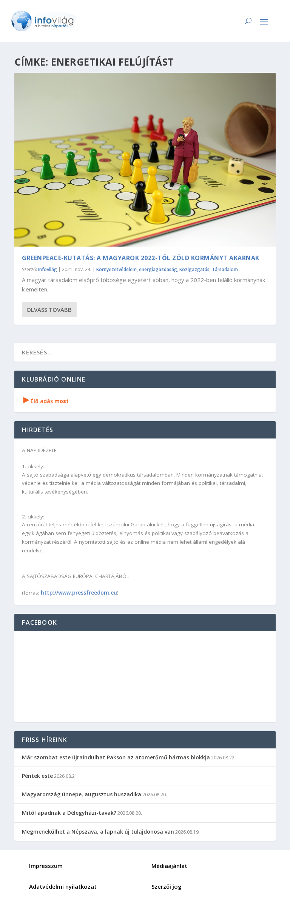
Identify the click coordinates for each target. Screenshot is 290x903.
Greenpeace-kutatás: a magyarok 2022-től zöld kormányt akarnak (140, 258)
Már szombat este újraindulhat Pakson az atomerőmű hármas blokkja (116, 757)
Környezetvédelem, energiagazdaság (136, 269)
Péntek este (37, 775)
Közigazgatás (194, 269)
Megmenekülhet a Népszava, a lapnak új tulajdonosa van (98, 831)
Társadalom (225, 269)
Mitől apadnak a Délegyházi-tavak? (69, 812)
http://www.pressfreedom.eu (79, 592)
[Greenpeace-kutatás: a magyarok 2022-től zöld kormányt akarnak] (144, 160)
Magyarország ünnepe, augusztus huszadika (81, 794)
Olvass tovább (49, 309)
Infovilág (47, 269)
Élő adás (46, 401)
